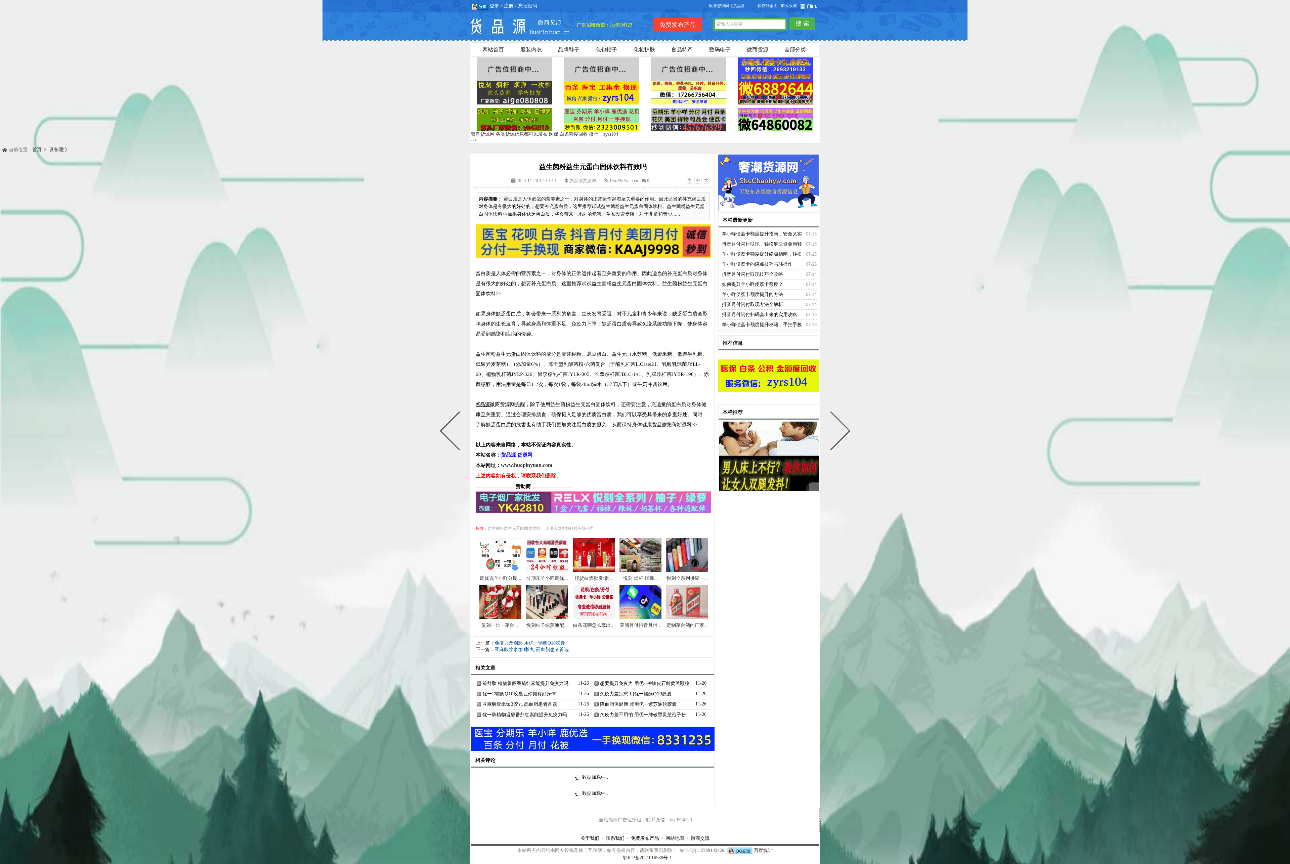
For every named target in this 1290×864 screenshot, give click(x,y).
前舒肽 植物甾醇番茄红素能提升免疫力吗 (525, 683)
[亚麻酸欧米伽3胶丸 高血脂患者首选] (451, 432)
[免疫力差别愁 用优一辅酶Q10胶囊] (839, 432)
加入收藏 (789, 5)
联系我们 (615, 838)
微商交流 (700, 838)
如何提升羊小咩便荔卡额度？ (752, 284)
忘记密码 (527, 5)
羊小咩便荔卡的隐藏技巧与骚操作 (757, 264)
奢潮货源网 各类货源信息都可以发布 (509, 134)
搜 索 (802, 23)
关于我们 (589, 838)
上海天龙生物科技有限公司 (570, 528)
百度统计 (763, 850)
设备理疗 (58, 149)
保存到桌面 (768, 5)
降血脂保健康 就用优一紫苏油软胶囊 (638, 704)
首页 (37, 149)
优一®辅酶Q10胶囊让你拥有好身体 (519, 693)
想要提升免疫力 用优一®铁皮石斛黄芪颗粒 (644, 683)
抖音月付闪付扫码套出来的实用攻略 (759, 314)
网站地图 (674, 838)
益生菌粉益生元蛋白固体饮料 (514, 528)
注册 (508, 5)
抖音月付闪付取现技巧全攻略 (752, 274)
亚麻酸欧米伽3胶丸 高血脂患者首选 (531, 649)
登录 (494, 5)
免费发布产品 (645, 838)
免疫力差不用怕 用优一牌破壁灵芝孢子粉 (643, 714)
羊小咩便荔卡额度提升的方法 (752, 294)
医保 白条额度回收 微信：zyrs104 (583, 134)
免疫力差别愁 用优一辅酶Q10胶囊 (529, 643)
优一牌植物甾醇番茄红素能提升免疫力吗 (524, 714)
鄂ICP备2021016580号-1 (647, 857)
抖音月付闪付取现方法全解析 (752, 304)
